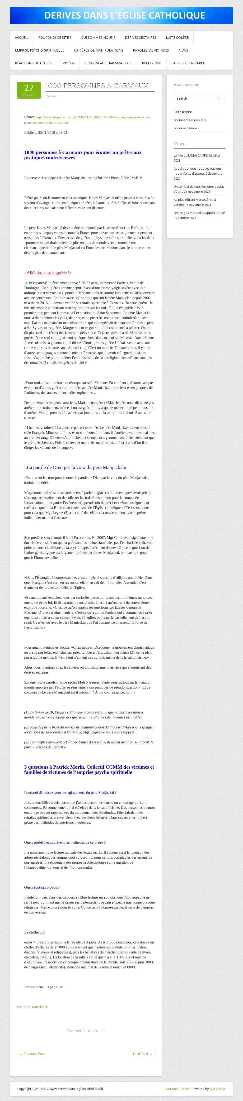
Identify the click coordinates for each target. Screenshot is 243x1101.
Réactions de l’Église (34, 63)
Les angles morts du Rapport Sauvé (199, 213)
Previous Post (32, 1053)
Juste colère (177, 37)
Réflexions (152, 63)
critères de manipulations (98, 50)
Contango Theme (176, 1089)
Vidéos (69, 63)
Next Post (143, 1053)
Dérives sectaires (140, 37)
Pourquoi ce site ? (54, 37)
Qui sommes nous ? (98, 37)
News (183, 50)
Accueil (21, 37)
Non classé (40, 1007)
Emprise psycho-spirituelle (39, 50)
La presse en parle (188, 63)
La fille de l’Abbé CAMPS (191, 155)
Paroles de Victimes (151, 50)
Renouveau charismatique (108, 63)
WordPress (218, 1089)
